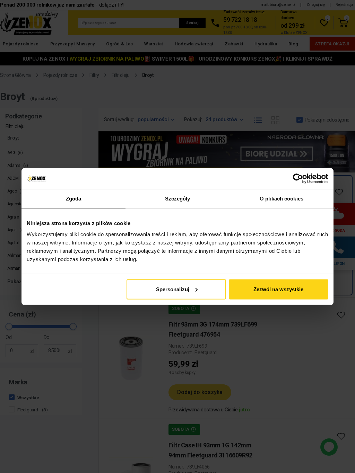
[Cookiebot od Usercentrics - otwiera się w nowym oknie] (298, 178)
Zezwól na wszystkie (278, 289)
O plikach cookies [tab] (281, 199)
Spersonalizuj (172, 289)
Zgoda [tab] (73, 199)
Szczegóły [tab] (177, 199)
